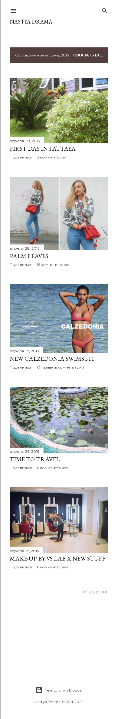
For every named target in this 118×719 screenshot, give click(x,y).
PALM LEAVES (29, 256)
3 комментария (51, 157)
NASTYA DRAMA (31, 21)
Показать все (87, 55)
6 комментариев (52, 467)
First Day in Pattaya (43, 148)
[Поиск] (104, 9)
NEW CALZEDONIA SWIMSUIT (52, 359)
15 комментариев (53, 264)
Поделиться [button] (21, 157)
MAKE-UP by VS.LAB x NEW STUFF (57, 558)
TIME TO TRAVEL (35, 459)
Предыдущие (94, 592)
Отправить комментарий (60, 367)
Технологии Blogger (64, 690)
